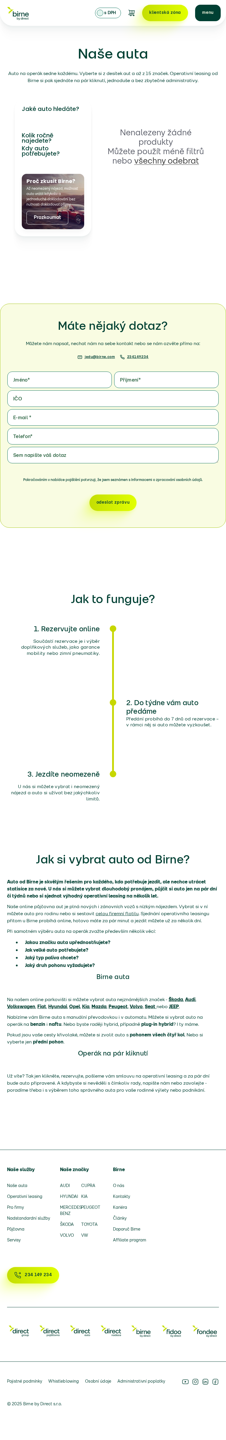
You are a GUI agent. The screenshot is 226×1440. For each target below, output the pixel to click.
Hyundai (68, 1197)
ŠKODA (67, 1225)
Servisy (14, 1240)
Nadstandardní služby (28, 1219)
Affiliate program (129, 1240)
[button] (208, 13)
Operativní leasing (24, 1197)
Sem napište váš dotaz (40, 456)
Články (120, 1219)
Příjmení (130, 380)
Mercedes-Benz (68, 1211)
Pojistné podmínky (24, 1382)
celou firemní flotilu (117, 914)
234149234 (138, 357)
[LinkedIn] (205, 1381)
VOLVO (67, 1236)
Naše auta (17, 1186)
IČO (17, 399)
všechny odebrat (166, 161)
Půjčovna (15, 1229)
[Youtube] (185, 1381)
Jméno (21, 380)
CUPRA (88, 1186)
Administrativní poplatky (141, 1382)
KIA (84, 1197)
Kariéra (120, 1208)
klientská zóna (165, 13)
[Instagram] (195, 1381)
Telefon (23, 437)
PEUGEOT (89, 1208)
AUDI (65, 1186)
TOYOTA (89, 1225)
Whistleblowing (63, 1382)
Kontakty (121, 1197)
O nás (118, 1186)
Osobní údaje (98, 1382)
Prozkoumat (47, 218)
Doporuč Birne (126, 1229)
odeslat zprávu (113, 503)
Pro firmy (15, 1208)
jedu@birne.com (100, 357)
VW (84, 1236)
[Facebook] (215, 1381)
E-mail (22, 418)
